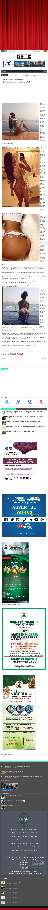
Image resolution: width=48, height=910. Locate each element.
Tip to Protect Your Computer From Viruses (13, 795)
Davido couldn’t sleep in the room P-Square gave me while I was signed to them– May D (23, 421)
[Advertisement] (24, 8)
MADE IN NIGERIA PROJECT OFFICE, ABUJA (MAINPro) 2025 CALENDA (20, 431)
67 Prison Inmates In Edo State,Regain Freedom (14, 800)
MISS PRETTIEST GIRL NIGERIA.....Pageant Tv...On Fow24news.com (17, 766)
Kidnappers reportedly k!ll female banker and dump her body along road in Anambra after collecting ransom (25, 896)
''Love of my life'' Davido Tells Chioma (12, 805)
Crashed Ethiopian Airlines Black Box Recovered (14, 771)
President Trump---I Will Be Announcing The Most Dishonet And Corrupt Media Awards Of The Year (23, 776)
